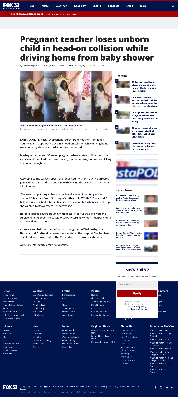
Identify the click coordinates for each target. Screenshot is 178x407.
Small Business (10, 350)
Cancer (36, 330)
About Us (126, 326)
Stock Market (9, 353)
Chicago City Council (100, 315)
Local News (8, 295)
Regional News (100, 326)
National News (10, 298)
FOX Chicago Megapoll (13, 315)
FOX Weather (39, 315)
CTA (64, 301)
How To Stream (128, 330)
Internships (125, 353)
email (172, 387)
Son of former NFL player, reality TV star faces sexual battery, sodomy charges (128, 197)
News (62, 65)
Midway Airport (69, 311)
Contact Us (126, 340)
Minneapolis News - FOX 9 (103, 342)
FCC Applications (128, 360)
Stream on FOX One (162, 326)
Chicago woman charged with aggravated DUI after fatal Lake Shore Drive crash (128, 247)
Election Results (98, 298)
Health (37, 326)
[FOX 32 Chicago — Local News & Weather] (12, 6)
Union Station (68, 315)
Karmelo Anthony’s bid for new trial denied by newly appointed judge (127, 222)
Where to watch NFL (159, 330)
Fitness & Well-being (42, 340)
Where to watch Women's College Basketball (161, 359)
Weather (38, 291)
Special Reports (10, 311)
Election (94, 295)
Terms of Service (139, 309)
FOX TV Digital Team (50, 65)
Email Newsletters (129, 337)
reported (76, 147)
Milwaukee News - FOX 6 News (102, 331)
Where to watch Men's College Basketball (160, 353)
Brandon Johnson (99, 311)
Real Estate (8, 347)
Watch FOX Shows (158, 311)
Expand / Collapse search (173, 6)
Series (65, 326)
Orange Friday (68, 347)
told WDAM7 (83, 198)
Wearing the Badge (70, 337)
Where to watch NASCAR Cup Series (161, 344)
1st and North (68, 330)
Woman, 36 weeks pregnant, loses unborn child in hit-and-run (51, 125)
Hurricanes (37, 311)
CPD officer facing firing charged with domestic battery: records (144, 146)
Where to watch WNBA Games (160, 364)
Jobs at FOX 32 (127, 350)
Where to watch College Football (160, 334)
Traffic (66, 291)
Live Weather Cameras (43, 295)
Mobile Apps (126, 333)
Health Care (38, 343)
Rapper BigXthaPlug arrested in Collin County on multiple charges (129, 235)
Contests (125, 343)
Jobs (5, 340)
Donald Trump (97, 305)
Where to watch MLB (159, 339)
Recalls (36, 347)
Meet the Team (128, 347)
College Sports (127, 318)
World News (8, 301)
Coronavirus (38, 333)
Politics (95, 291)
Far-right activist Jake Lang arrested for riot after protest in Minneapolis (129, 210)
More (143, 6)
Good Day (8, 308)
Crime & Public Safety (13, 305)
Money (7, 326)
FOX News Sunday (11, 318)
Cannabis (37, 337)
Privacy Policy (140, 306)
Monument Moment (71, 343)
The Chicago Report (100, 301)
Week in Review (69, 333)
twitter (167, 387)
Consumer (8, 333)
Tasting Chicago (69, 340)
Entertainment (159, 291)
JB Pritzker (96, 308)
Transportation (68, 295)
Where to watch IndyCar (160, 348)
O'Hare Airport (68, 308)
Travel (64, 298)
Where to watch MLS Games (159, 370)
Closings (36, 301)
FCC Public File (127, 357)
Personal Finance (11, 343)
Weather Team (39, 305)
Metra (64, 305)
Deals (5, 337)
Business (7, 330)
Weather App (38, 308)
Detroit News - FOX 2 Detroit (101, 337)
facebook (156, 387)
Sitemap (124, 363)
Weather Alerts (39, 298)
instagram (161, 387)
